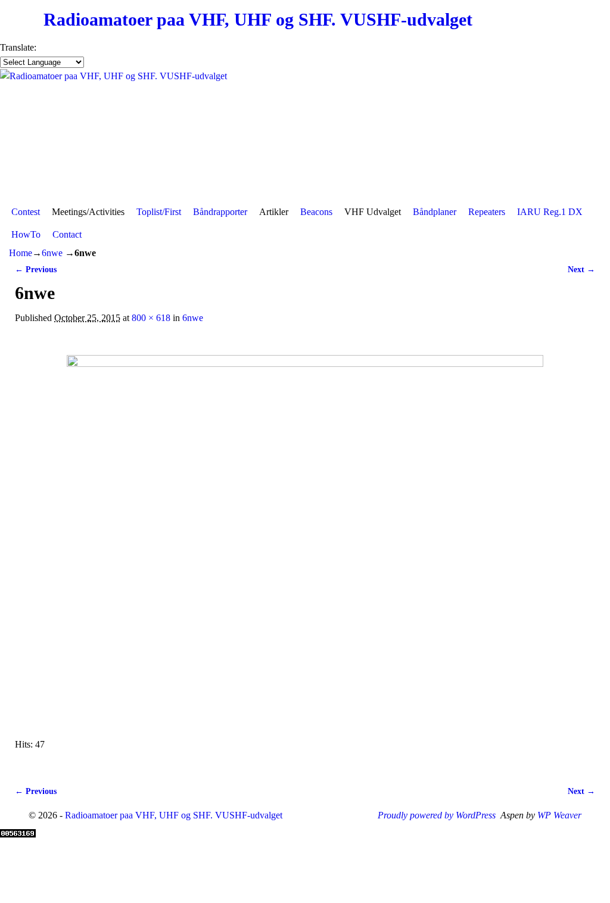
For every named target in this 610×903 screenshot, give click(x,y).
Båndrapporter (220, 212)
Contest (25, 212)
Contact (67, 234)
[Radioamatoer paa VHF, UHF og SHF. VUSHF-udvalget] (305, 135)
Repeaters (486, 212)
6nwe (52, 253)
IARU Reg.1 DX (550, 212)
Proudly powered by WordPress (437, 815)
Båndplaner (434, 212)
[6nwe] (305, 539)
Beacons (316, 212)
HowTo (26, 234)
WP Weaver (559, 815)
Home (20, 253)
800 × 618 (151, 318)
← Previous (36, 269)
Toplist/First (158, 212)
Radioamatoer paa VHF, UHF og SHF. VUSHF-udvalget (257, 20)
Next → (581, 269)
